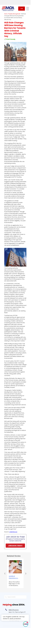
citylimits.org (13, 532)
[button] (5, 573)
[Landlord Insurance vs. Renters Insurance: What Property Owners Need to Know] (15, 566)
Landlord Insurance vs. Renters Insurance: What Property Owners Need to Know (13, 577)
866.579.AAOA (14, 610)
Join (21, 9)
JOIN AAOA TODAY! (15, 546)
